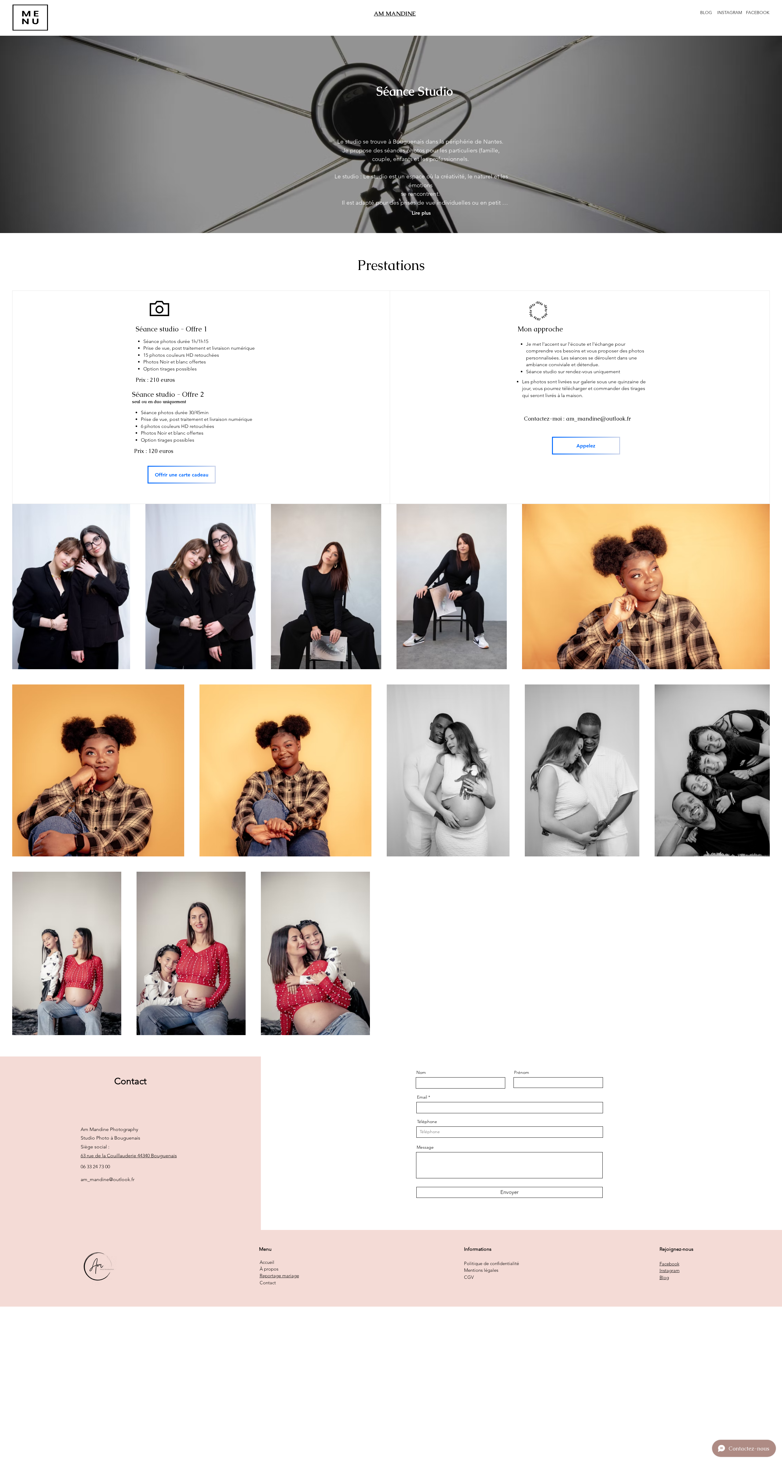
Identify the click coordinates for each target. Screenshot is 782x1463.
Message (425, 1147)
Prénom (521, 1072)
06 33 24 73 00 (95, 1166)
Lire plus (421, 213)
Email (422, 1097)
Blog (664, 1277)
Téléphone (427, 1121)
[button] (30, 18)
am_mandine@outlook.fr (598, 418)
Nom (421, 1072)
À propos (269, 1269)
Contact (268, 1283)
